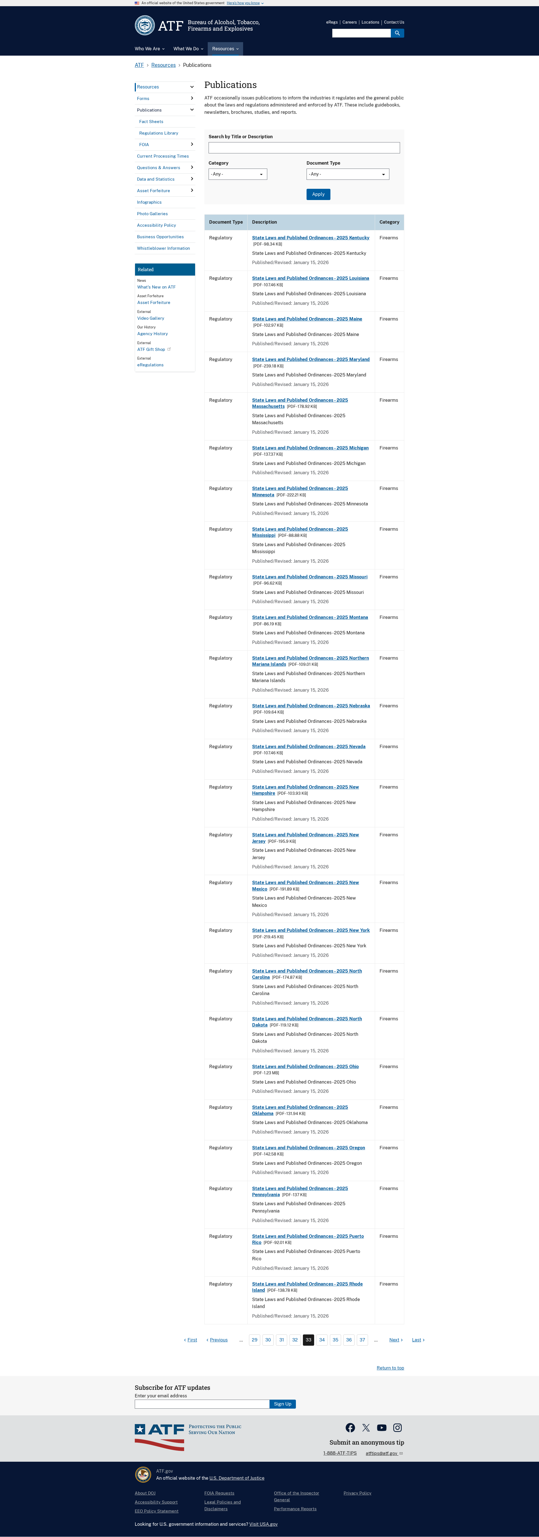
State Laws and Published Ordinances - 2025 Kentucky (310, 237)
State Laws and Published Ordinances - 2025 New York (311, 930)
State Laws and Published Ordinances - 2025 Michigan (310, 448)
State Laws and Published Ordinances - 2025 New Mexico (305, 885)
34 (322, 1340)
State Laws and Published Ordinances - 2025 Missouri (309, 577)
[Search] (397, 33)
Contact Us (394, 22)
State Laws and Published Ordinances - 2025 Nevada (309, 746)
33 (308, 1340)
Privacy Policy (357, 1493)
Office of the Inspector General (296, 1496)
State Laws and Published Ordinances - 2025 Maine (307, 319)
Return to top (390, 1368)
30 (268, 1340)
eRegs (332, 22)
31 (281, 1340)
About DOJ (145, 1493)
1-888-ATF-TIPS (340, 1453)
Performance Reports (295, 1508)
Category (219, 163)
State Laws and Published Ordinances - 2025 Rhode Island (307, 1287)
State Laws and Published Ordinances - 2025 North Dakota (307, 1022)
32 (295, 1340)
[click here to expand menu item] (192, 86)
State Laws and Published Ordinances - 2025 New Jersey (305, 838)
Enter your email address (161, 1395)
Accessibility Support (156, 1502)
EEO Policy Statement (157, 1511)
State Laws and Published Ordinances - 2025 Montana (310, 617)
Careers (349, 22)
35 (335, 1340)
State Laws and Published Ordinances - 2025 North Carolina (307, 974)
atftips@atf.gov (382, 1453)
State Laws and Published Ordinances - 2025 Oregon (308, 1147)
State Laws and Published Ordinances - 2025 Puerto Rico (308, 1239)
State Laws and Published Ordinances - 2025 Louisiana (310, 278)
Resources (163, 65)
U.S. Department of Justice (236, 1478)
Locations (370, 22)
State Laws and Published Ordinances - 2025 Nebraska (311, 706)
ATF (139, 65)
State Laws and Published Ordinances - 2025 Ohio (305, 1066)
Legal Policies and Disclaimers (222, 1505)
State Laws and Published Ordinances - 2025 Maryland (311, 359)
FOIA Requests (219, 1493)
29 (254, 1340)
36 (349, 1340)
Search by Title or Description (241, 136)
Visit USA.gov (263, 1524)
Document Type (323, 163)
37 (362, 1340)
